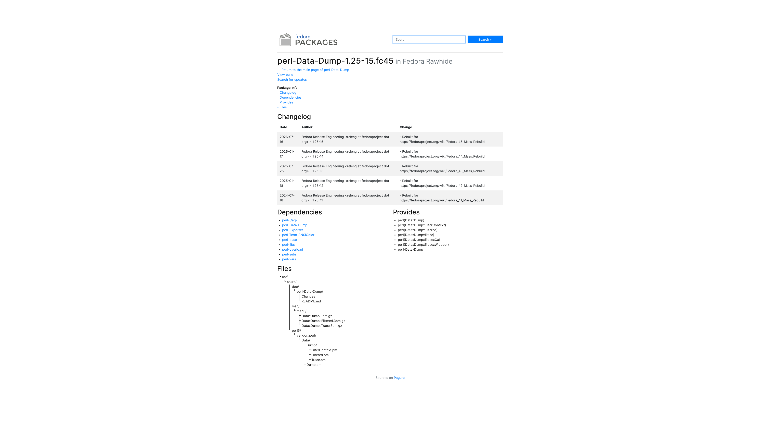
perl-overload (292, 249)
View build (285, 75)
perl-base (289, 240)
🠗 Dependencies (289, 97)
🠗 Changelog (286, 92)
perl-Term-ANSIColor (298, 235)
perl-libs (288, 244)
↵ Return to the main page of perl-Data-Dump (313, 70)
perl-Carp (289, 220)
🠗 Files (282, 107)
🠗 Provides (285, 102)
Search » (485, 39)
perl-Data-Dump (294, 225)
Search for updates (292, 79)
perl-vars (289, 259)
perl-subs (289, 254)
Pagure (399, 378)
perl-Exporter (292, 230)
